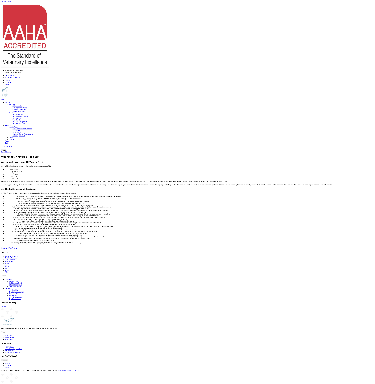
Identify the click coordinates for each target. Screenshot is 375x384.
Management (16, 130)
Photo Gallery (13, 139)
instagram (8, 82)
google (7, 84)
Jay (6, 268)
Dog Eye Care (16, 118)
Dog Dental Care (17, 115)
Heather (7, 263)
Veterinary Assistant (18, 136)
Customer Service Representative (22, 134)
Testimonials (8, 336)
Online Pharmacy (6, 152)
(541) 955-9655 (9, 75)
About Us (8, 125)
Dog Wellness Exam (18, 123)
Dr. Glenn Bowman (11, 258)
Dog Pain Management (19, 122)
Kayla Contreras (10, 259)
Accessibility (9, 339)
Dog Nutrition (16, 120)
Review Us (5, 360)
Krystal (7, 270)
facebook (7, 80)
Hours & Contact (6, 1)
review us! (4, 306)
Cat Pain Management (19, 109)
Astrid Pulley (9, 261)
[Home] (5, 97)
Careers (11, 137)
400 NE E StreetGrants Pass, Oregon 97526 (13, 348)
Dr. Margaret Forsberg (11, 256)
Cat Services (12, 104)
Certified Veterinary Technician (22, 129)
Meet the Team (13, 127)
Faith (6, 272)
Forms (7, 141)
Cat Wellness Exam (18, 111)
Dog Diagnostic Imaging (20, 116)
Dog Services (13, 113)
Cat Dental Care (17, 106)
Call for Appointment (7, 146)
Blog (6, 143)
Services (7, 102)
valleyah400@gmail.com (12, 77)
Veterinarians (16, 132)
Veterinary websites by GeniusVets (68, 370)
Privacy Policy (9, 338)
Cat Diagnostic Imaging (19, 107)
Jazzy (6, 265)
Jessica (7, 267)
